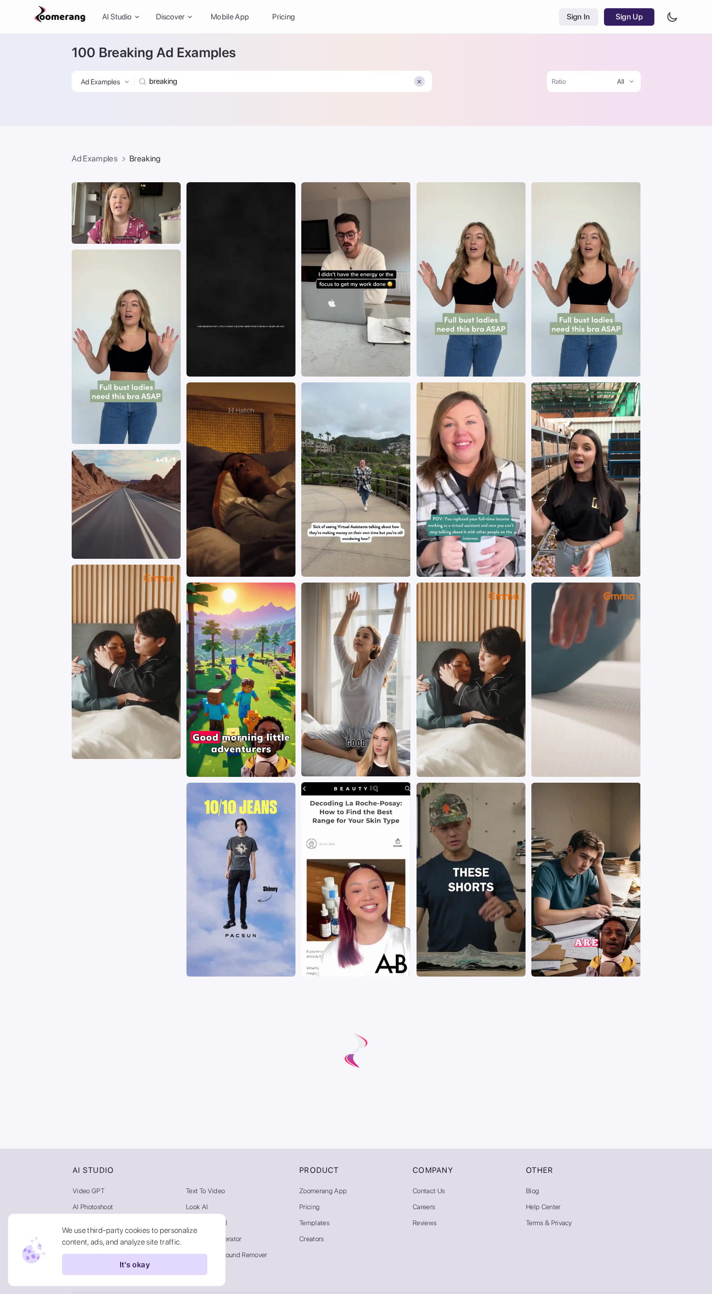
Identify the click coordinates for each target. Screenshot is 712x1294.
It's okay (135, 1264)
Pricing (283, 16)
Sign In (578, 16)
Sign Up (629, 16)
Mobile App (230, 16)
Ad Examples (95, 158)
